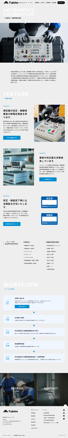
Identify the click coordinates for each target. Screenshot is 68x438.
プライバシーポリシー (7, 435)
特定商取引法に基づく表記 (19, 435)
